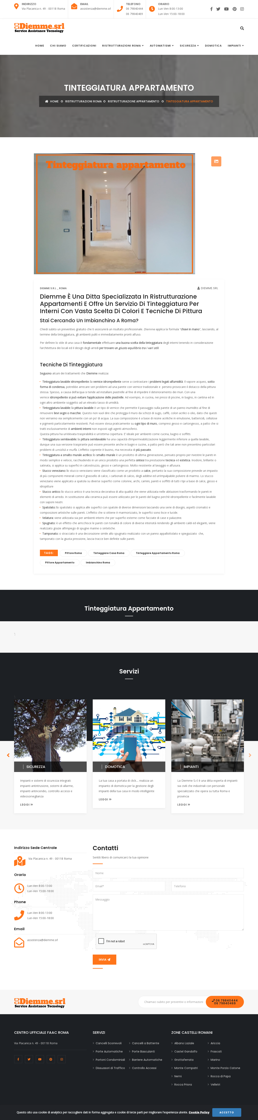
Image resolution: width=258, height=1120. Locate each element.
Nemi (178, 1076)
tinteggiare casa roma (108, 553)
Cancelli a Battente (145, 1043)
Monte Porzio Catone (225, 1068)
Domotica (213, 46)
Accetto (227, 1112)
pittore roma (73, 553)
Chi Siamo (58, 46)
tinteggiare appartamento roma (158, 553)
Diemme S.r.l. (48, 288)
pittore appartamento (59, 562)
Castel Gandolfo (185, 1051)
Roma (63, 288)
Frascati (216, 1051)
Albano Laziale (184, 1043)
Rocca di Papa (221, 1076)
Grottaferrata (184, 1060)
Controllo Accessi (144, 1068)
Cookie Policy (199, 1112)
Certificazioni (84, 46)
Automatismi (160, 46)
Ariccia (215, 1043)
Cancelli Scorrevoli (109, 1043)
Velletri (215, 1085)
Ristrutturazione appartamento (133, 101)
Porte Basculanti (143, 1051)
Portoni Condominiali (110, 1060)
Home (39, 46)
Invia (103, 960)
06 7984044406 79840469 (226, 1001)
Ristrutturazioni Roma (121, 46)
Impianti (234, 46)
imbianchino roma (98, 562)
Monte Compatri (186, 1068)
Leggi (25, 805)
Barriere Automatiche (147, 1060)
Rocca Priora (183, 1085)
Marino (215, 1060)
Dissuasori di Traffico (110, 1068)
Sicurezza (188, 46)
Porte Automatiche (109, 1051)
